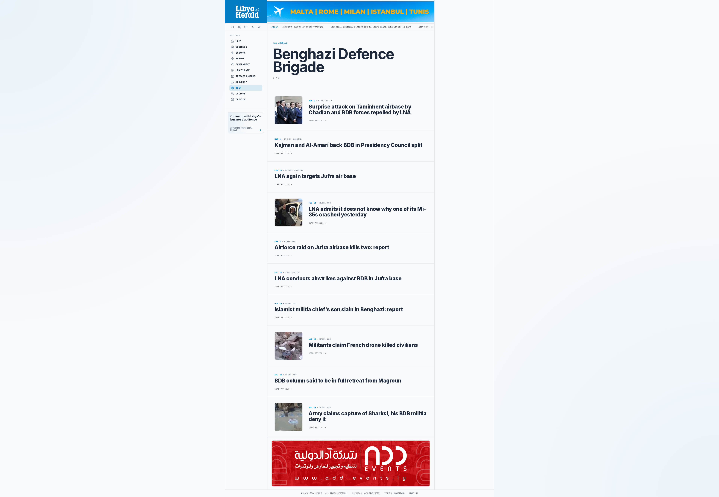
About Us (413, 493)
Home (238, 41)
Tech (238, 88)
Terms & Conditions (394, 493)
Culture (240, 93)
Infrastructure (245, 76)
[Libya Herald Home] (246, 11)
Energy (240, 58)
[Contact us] (245, 27)
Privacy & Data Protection (366, 493)
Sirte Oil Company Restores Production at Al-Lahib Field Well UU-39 (399, 27)
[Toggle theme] (259, 27)
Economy (240, 53)
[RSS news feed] (252, 27)
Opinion (240, 99)
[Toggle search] (232, 27)
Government (243, 64)
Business (241, 47)
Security (241, 82)
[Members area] (239, 27)
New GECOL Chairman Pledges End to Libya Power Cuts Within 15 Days (311, 27)
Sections (234, 35)
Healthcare (243, 70)
